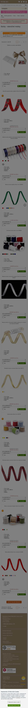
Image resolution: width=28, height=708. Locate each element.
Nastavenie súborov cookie (14, 702)
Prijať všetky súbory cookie (14, 705)
